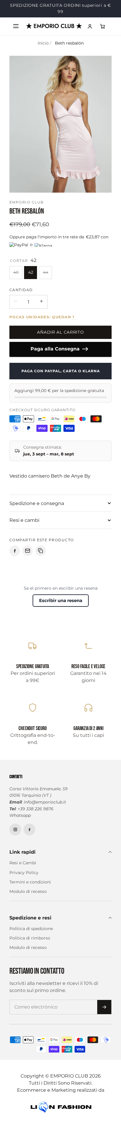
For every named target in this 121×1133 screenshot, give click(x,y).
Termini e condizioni (30, 888)
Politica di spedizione (31, 934)
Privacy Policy (23, 878)
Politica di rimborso (29, 944)
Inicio (43, 49)
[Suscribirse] (104, 1013)
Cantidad (21, 296)
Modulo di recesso (28, 898)
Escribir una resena (60, 606)
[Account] (89, 32)
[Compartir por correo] (27, 557)
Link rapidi (22, 858)
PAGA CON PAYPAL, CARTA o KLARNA (62, 377)
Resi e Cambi (22, 869)
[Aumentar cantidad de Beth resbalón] (41, 307)
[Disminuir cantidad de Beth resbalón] (15, 307)
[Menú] (15, 32)
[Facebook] (29, 836)
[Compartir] (14, 557)
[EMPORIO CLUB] (54, 32)
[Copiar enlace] (40, 557)
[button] (102, 32)
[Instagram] (15, 836)
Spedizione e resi (30, 924)
